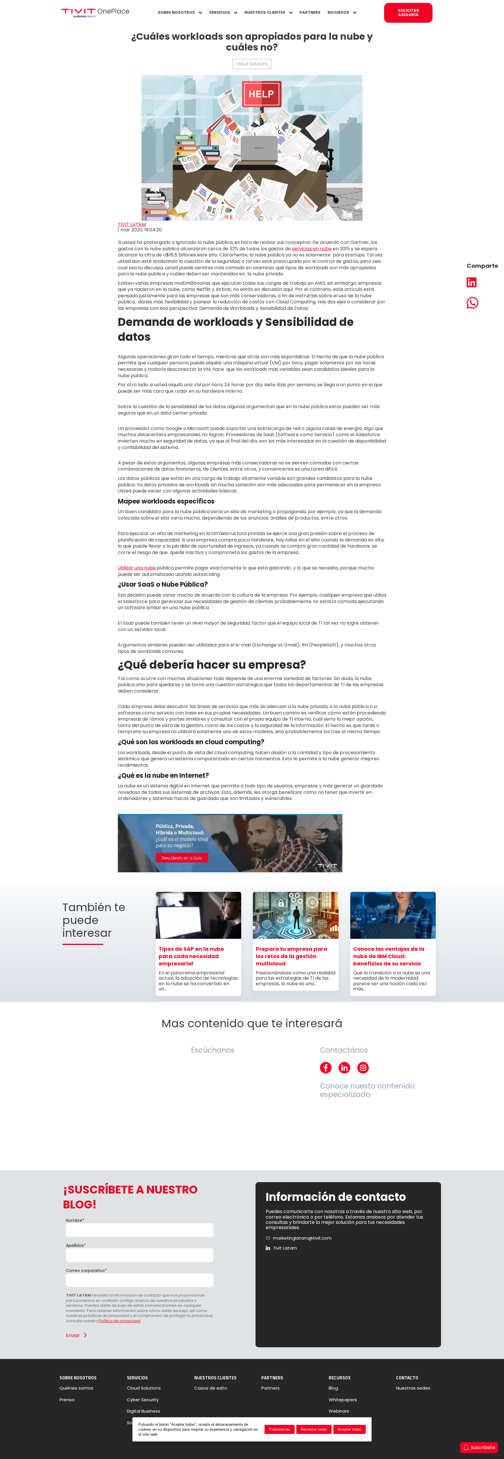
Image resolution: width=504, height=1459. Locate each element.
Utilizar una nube (137, 568)
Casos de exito (210, 1388)
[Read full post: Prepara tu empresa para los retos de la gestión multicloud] (295, 937)
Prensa (67, 1400)
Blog (333, 1388)
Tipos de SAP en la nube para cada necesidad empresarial (191, 956)
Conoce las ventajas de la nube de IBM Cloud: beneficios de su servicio (388, 956)
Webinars (339, 1411)
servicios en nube (312, 248)
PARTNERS (310, 12)
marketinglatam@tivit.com (302, 1238)
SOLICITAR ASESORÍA (408, 13)
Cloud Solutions (252, 64)
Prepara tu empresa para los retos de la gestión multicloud (291, 956)
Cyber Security (143, 1400)
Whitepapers (343, 1400)
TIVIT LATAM (132, 224)
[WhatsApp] (482, 303)
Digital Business (143, 1411)
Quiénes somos (76, 1388)
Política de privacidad (119, 1321)
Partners (270, 1388)
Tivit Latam (285, 1248)
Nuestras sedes (413, 1388)
